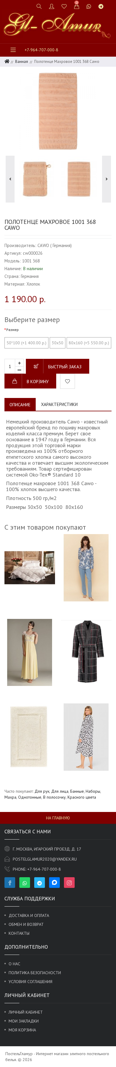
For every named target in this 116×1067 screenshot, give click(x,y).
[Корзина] (76, 6)
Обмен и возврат (26, 924)
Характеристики (59, 404)
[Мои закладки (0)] (64, 6)
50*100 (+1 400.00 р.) (26, 342)
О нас (14, 963)
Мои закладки (24, 1021)
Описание (20, 404)
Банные (77, 791)
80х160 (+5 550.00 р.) (89, 342)
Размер (12, 329)
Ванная (21, 61)
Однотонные (29, 797)
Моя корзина (22, 1030)
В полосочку (54, 797)
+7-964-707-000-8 (41, 49)
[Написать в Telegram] (101, 6)
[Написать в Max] (111, 3)
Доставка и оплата (29, 915)
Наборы (93, 791)
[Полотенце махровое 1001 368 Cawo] (58, 111)
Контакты (19, 933)
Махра (10, 797)
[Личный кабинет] (52, 6)
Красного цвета (82, 797)
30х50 (57, 342)
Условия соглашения (30, 981)
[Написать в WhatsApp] (89, 6)
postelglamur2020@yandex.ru (45, 859)
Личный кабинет (26, 1012)
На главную (58, 818)
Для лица (59, 791)
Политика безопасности (35, 972)
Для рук (42, 791)
